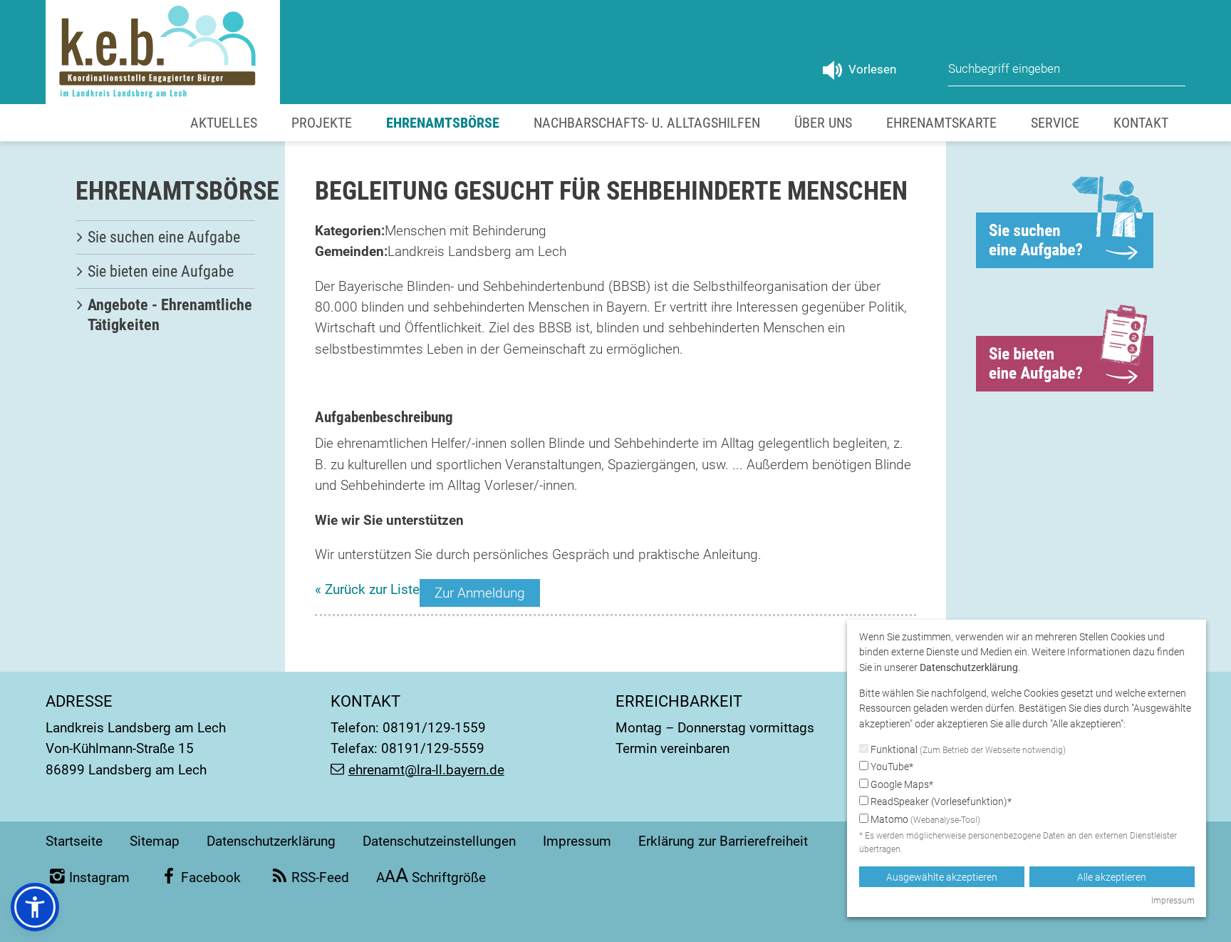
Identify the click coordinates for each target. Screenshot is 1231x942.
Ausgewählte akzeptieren (941, 877)
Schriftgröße (431, 877)
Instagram (99, 877)
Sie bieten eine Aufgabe (161, 271)
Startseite (74, 841)
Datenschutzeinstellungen (439, 841)
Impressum (577, 841)
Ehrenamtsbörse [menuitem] (442, 122)
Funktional (967, 749)
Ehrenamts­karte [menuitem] (941, 122)
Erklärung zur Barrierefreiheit (723, 841)
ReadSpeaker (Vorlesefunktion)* (940, 801)
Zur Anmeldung (480, 593)
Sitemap (155, 841)
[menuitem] (165, 237)
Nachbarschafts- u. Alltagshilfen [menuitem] (647, 122)
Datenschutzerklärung (271, 841)
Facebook (210, 877)
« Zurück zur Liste (367, 589)
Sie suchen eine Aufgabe (164, 237)
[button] (35, 907)
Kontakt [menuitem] (1140, 122)
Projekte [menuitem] (321, 122)
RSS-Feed (320, 877)
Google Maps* (900, 784)
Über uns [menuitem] (823, 122)
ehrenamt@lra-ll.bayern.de (426, 770)
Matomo (924, 819)
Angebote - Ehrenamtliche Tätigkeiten (170, 315)
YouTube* (890, 766)
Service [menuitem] (1055, 122)
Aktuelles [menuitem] (223, 122)
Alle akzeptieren (1111, 877)
